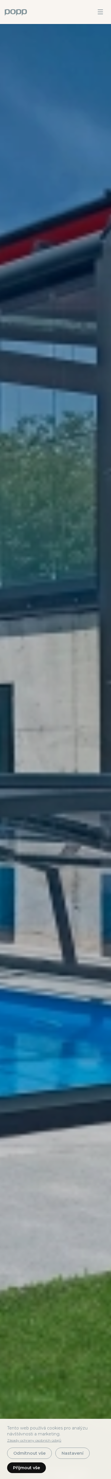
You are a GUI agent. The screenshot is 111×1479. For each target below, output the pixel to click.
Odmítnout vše (29, 1453)
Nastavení (72, 1453)
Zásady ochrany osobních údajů (34, 1440)
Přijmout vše (26, 1467)
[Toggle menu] (100, 12)
